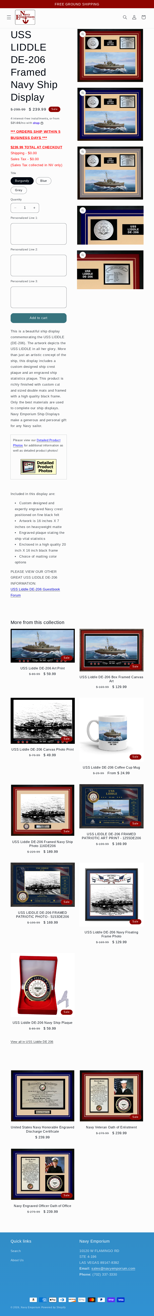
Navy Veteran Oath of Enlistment (111, 1127)
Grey (18, 190)
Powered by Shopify (53, 1307)
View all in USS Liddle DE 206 (32, 1041)
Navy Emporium (30, 1307)
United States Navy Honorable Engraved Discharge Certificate (42, 1129)
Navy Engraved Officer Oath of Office (42, 1206)
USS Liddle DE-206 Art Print (42, 668)
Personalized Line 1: (24, 217)
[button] (8, 17)
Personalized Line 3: (24, 281)
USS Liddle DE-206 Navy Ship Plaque (43, 1022)
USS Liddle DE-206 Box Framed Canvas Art (111, 679)
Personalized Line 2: (24, 249)
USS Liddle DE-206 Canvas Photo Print (42, 749)
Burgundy (22, 180)
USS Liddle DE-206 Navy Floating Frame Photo (111, 934)
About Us (17, 1260)
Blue (43, 180)
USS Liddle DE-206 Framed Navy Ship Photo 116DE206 (42, 844)
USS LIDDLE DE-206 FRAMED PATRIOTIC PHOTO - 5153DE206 (42, 914)
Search (16, 1251)
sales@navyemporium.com (113, 1268)
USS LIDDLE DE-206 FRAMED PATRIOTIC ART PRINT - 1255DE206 (111, 836)
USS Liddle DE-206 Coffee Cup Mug (111, 767)
